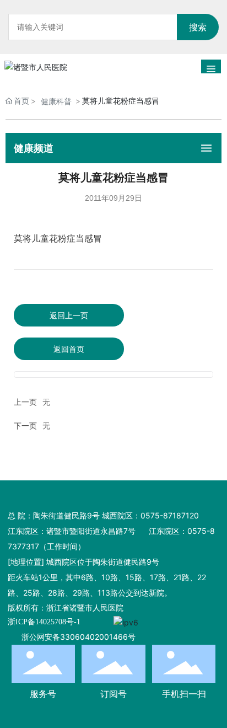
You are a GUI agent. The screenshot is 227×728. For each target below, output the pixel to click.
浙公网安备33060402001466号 (78, 636)
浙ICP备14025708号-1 (44, 622)
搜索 (198, 27)
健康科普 (56, 101)
